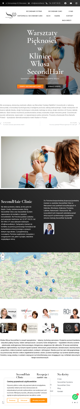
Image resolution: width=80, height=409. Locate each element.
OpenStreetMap (68, 298)
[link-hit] (8, 328)
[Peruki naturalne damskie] (29, 328)
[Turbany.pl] (71, 328)
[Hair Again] (29, 313)
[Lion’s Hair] (50, 328)
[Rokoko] (71, 313)
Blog (48, 16)
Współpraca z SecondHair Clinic (30, 16)
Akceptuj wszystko (38, 400)
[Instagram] (77, 402)
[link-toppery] (50, 313)
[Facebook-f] (72, 402)
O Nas (71, 11)
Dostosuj (12, 400)
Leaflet (60, 298)
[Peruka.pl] (8, 313)
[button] (53, 281)
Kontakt (69, 16)
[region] (27, 391)
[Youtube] (75, 402)
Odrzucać (24, 400)
